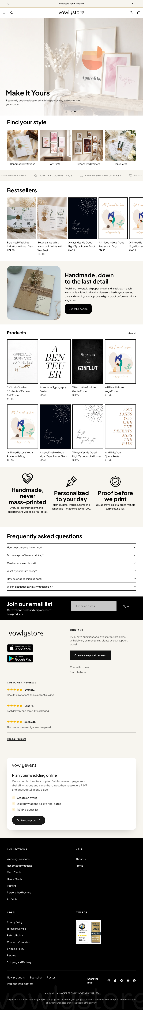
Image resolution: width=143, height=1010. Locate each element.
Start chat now (78, 672)
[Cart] (139, 13)
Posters (11, 885)
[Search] (11, 13)
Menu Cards (14, 872)
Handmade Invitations (19, 865)
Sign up (127, 606)
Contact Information (18, 942)
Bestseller (36, 977)
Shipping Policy (15, 948)
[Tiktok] (115, 980)
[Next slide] (138, 67)
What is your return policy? (22, 570)
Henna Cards (14, 879)
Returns (11, 955)
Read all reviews (16, 738)
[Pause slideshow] (66, 112)
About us (81, 858)
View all (132, 333)
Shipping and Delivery (19, 962)
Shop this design (78, 308)
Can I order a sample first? (21, 563)
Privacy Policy (15, 922)
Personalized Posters (19, 892)
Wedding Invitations (18, 858)
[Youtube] (128, 980)
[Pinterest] (121, 980)
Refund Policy (15, 935)
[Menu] (4, 13)
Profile (79, 865)
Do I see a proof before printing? (25, 555)
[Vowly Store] (26, 633)
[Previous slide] (5, 67)
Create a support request (90, 655)
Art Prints (12, 899)
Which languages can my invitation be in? (30, 586)
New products (16, 977)
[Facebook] (134, 980)
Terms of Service (16, 928)
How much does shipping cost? (24, 578)
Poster (51, 977)
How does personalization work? (25, 547)
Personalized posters (20, 983)
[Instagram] (109, 980)
